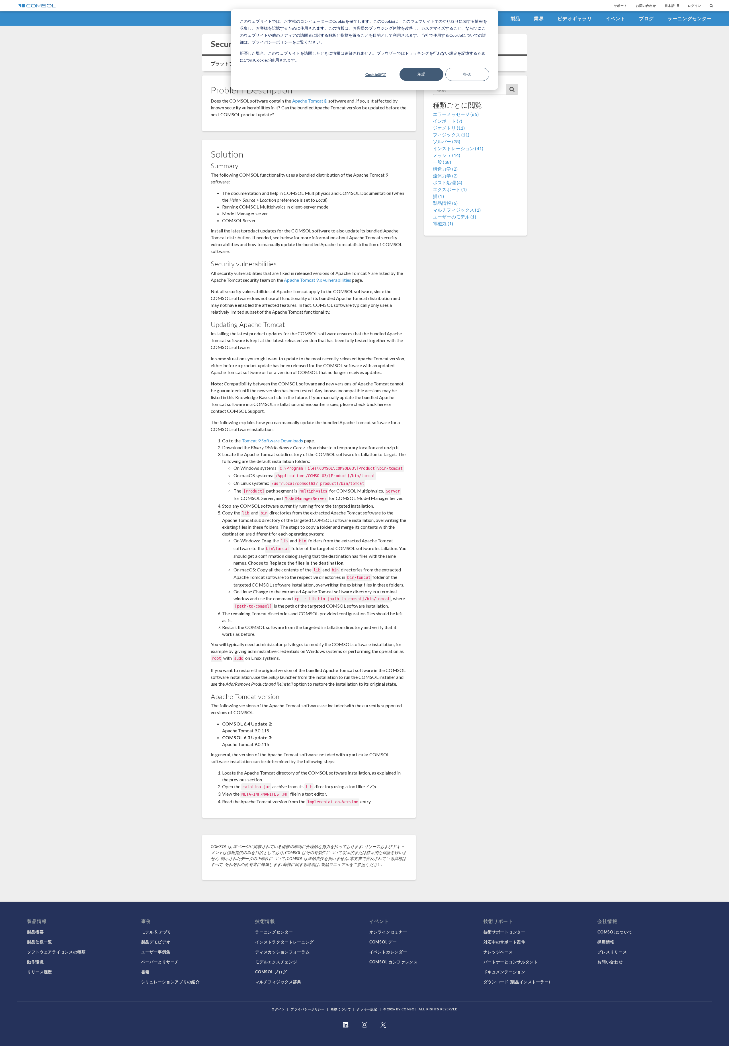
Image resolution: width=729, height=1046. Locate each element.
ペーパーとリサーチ (160, 962)
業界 (539, 18)
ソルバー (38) (446, 141)
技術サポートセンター (504, 932)
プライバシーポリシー (308, 1009)
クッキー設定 (367, 1009)
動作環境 (35, 962)
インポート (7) (447, 121)
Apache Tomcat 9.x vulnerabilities (317, 280)
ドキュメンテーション (504, 972)
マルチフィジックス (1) (457, 210)
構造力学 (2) (445, 168)
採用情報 (605, 942)
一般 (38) (442, 162)
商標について (341, 1009)
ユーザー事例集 (156, 952)
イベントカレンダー (388, 952)
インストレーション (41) (458, 148)
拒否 (467, 74)
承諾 (421, 74)
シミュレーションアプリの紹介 (170, 981)
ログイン (694, 5)
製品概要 (35, 932)
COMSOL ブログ (271, 972)
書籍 (145, 972)
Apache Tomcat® (309, 100)
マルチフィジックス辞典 (278, 981)
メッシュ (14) (446, 155)
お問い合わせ (646, 5)
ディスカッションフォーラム (282, 952)
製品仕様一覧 (39, 942)
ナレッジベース (498, 952)
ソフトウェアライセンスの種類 (56, 952)
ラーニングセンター (689, 18)
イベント (615, 18)
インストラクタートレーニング (284, 942)
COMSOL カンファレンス (393, 962)
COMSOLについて (614, 932)
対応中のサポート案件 (504, 942)
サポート (620, 5)
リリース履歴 (39, 972)
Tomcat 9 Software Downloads (272, 440)
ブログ (646, 18)
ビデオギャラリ (575, 18)
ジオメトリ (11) (449, 127)
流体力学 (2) (445, 175)
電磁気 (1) (443, 223)
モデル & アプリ (156, 932)
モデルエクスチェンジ (276, 962)
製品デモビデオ (156, 942)
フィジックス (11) (451, 134)
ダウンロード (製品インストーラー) (517, 981)
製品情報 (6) (445, 203)
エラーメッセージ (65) (456, 114)
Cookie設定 (375, 74)
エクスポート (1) (450, 189)
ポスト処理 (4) (447, 182)
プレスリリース (612, 952)
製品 (516, 18)
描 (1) (438, 196)
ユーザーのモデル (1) (454, 216)
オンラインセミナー (388, 932)
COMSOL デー (383, 942)
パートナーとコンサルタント (511, 962)
